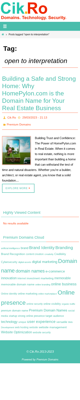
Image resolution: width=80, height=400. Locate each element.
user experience (41, 319)
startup (13, 313)
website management (53, 324)
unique (22, 319)
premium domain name (14, 308)
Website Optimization (16, 330)
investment (33, 276)
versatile (61, 319)
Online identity (9, 291)
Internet (21, 276)
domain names (30, 268)
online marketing (27, 291)
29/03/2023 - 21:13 (34, 117)
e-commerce (55, 269)
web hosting (22, 325)
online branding (42, 282)
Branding (64, 245)
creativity (49, 251)
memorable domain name (17, 282)
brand (24, 245)
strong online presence (31, 313)
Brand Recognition (13, 251)
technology (9, 319)
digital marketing (44, 259)
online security (34, 301)
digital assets (24, 260)
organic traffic (68, 301)
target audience (55, 313)
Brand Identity (42, 245)
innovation (9, 276)
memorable (62, 276)
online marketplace (47, 291)
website (33, 325)
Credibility (60, 251)
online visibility (52, 301)
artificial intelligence (10, 246)
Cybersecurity (9, 259)
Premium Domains (19, 122)
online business (64, 282)
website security (42, 330)
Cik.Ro (11, 117)
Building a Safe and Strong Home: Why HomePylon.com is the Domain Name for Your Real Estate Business (39, 93)
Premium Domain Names (48, 308)
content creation (35, 251)
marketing (47, 276)
